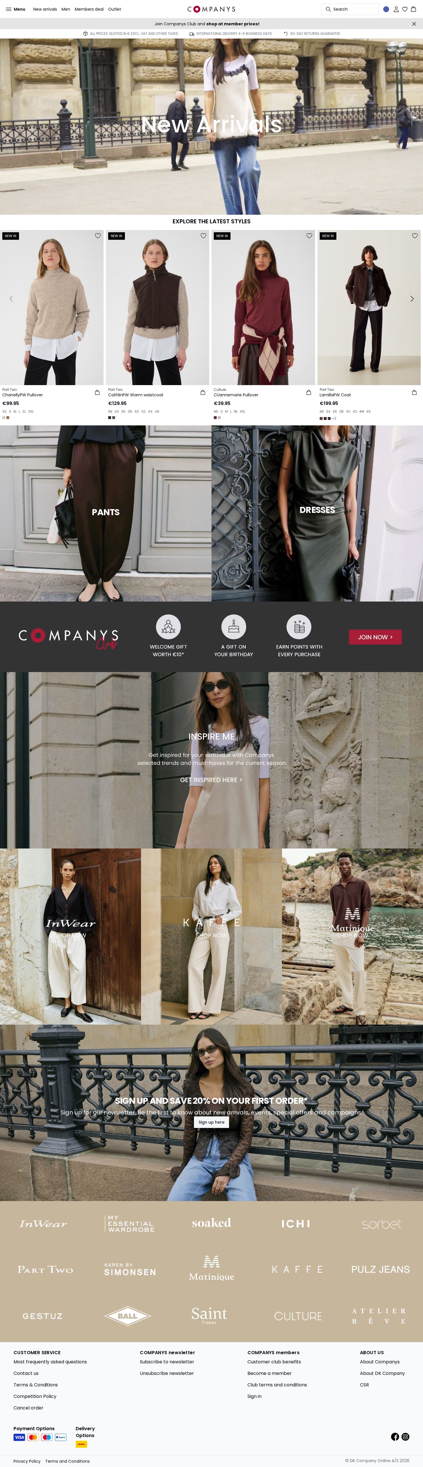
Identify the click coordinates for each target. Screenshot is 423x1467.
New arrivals (45, 9)
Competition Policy (35, 1396)
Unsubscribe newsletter (167, 1373)
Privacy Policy (27, 1461)
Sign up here (211, 1122)
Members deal (89, 9)
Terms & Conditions (36, 1385)
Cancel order (28, 1408)
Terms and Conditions (67, 1461)
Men (66, 9)
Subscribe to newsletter (167, 1361)
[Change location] (386, 9)
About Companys (380, 1361)
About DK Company (382, 1373)
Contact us (26, 1373)
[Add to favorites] (97, 235)
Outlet (114, 9)
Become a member (269, 1373)
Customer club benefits (274, 1361)
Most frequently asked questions (50, 1361)
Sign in (254, 1396)
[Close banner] (414, 24)
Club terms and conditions (277, 1385)
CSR (364, 1385)
